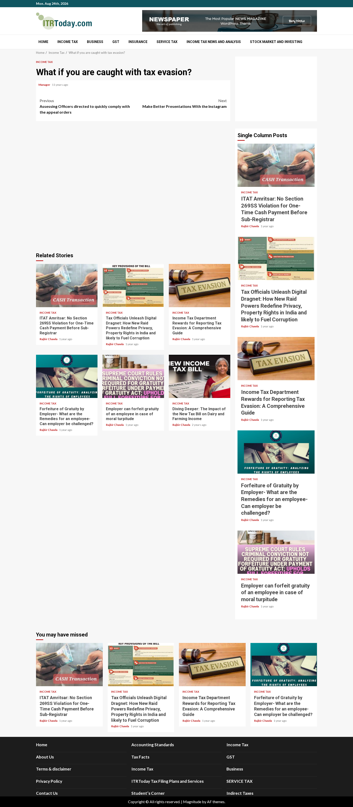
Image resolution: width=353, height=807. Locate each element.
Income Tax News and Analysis (214, 42)
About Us (45, 756)
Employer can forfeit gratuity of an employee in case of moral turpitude (133, 376)
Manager (44, 84)
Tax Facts (140, 756)
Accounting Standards (152, 744)
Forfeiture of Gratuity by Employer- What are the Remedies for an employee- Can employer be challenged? (66, 376)
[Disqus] (133, 186)
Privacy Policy (49, 781)
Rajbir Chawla (49, 339)
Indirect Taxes (239, 793)
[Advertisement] (276, 89)
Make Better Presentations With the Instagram (184, 103)
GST (115, 42)
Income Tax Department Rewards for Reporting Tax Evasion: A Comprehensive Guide (199, 285)
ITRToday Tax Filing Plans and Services (167, 781)
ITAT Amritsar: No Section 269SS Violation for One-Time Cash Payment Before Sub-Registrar (66, 285)
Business (95, 42)
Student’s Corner (148, 793)
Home (43, 42)
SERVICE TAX (167, 42)
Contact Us (47, 793)
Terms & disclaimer (53, 768)
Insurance (137, 42)
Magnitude (192, 801)
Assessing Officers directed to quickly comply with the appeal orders (85, 106)
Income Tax (67, 42)
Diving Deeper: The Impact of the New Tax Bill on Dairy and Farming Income (199, 376)
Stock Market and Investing (276, 42)
